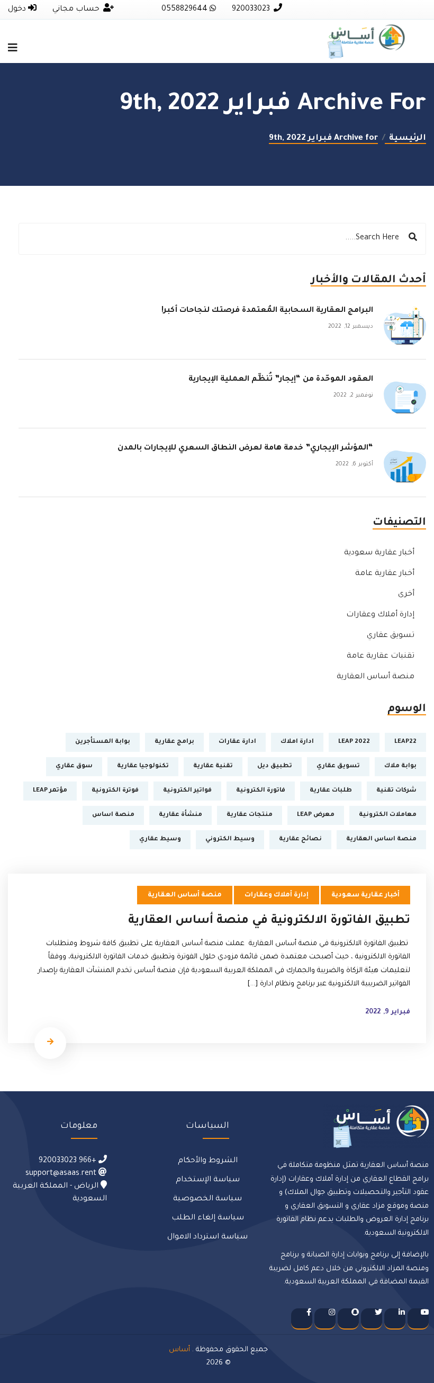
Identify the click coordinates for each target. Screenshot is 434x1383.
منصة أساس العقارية (375, 677)
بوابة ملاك (400, 766)
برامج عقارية (174, 742)
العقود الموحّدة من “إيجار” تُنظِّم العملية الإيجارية (277, 379)
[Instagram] (325, 1319)
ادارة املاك (297, 742)
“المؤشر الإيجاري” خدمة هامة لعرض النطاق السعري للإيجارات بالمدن (245, 448)
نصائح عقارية (300, 839)
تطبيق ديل (274, 766)
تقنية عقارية (213, 766)
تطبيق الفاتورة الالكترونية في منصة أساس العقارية (269, 921)
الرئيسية (405, 138)
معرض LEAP (315, 815)
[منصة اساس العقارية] (366, 42)
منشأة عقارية (180, 815)
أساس (179, 1350)
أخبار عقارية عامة (384, 574)
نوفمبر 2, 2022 (353, 395)
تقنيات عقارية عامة (380, 656)
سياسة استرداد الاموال (207, 1237)
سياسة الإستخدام (208, 1180)
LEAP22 (405, 742)
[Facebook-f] (301, 1319)
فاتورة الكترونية (260, 790)
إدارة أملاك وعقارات (380, 615)
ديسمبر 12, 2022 (350, 327)
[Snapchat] (348, 1319)
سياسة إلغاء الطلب (207, 1218)
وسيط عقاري (160, 839)
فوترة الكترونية (115, 790)
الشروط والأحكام (208, 1161)
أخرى (406, 594)
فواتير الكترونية (187, 790)
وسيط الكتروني (230, 839)
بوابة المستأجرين (102, 742)
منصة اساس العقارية (381, 839)
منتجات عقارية (250, 815)
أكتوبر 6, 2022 (354, 464)
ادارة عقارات (237, 742)
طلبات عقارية (331, 790)
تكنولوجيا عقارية (143, 766)
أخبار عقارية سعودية (379, 553)
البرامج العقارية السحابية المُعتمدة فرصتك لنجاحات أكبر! (267, 311)
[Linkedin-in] (394, 1319)
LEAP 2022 (354, 742)
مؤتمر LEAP (50, 790)
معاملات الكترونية (388, 815)
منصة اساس (113, 815)
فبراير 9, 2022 (387, 1012)
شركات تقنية (396, 790)
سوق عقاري (74, 766)
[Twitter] (371, 1319)
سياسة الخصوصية (207, 1199)
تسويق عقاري (390, 636)
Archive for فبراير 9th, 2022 (323, 138)
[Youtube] (418, 1319)
